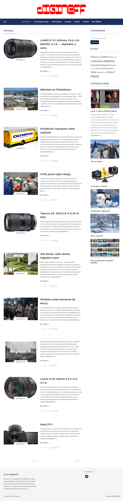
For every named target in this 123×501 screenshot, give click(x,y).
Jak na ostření (96, 161)
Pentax (113, 65)
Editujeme (56, 22)
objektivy (109, 61)
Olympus (94, 65)
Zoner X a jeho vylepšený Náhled (103, 111)
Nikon (101, 61)
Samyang (105, 68)
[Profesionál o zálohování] (104, 190)
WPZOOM (116, 496)
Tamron (100, 72)
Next (78, 461)
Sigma (111, 68)
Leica (115, 57)
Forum (86, 22)
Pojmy (77, 22)
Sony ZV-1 (46, 424)
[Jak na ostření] (104, 141)
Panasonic (105, 65)
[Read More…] (48, 67)
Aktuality (26, 22)
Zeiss (105, 72)
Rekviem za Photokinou (55, 89)
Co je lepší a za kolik (98, 186)
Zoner (110, 72)
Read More (44, 71)
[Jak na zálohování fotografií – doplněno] (104, 240)
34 (51, 461)
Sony (93, 72)
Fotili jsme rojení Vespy (55, 174)
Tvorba (67, 22)
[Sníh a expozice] (104, 215)
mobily (93, 61)
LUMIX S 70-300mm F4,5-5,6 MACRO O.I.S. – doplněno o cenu (59, 44)
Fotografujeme (41, 22)
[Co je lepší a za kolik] (104, 165)
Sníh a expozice (96, 236)
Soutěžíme (96, 22)
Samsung (98, 68)
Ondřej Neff (54, 76)
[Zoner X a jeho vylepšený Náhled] (104, 91)
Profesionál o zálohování (100, 211)
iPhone (111, 57)
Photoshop (92, 68)
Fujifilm (104, 57)
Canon (93, 56)
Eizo (99, 57)
